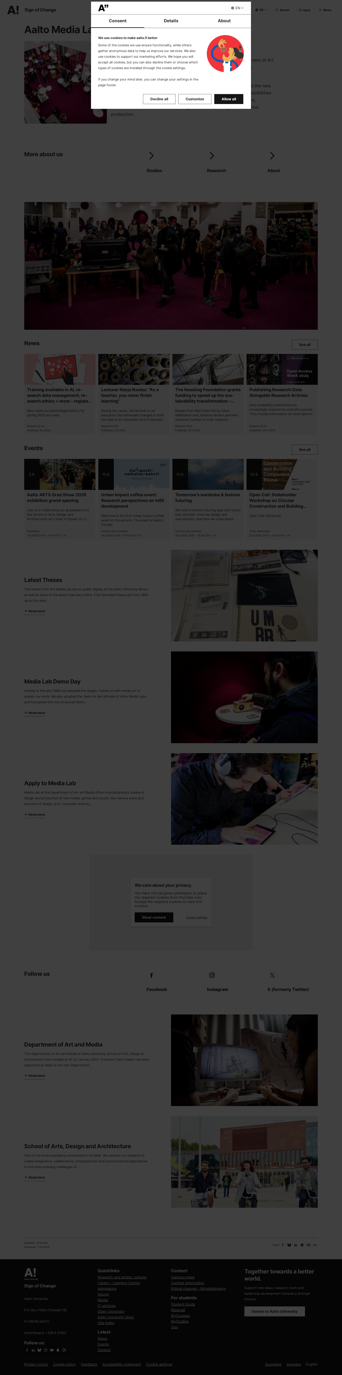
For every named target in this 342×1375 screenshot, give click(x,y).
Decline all (159, 99)
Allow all (229, 99)
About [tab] (224, 20)
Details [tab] (171, 20)
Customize (195, 99)
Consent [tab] (117, 20)
